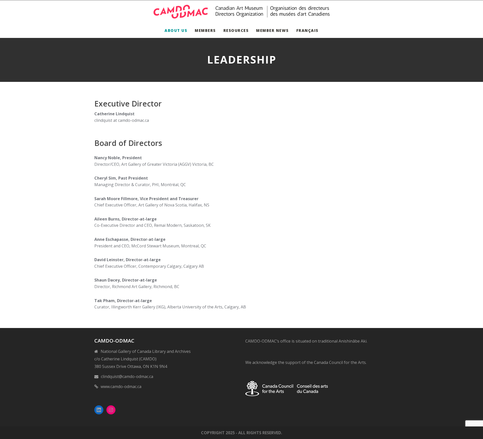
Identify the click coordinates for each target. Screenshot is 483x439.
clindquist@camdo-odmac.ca (127, 376)
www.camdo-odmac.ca (121, 386)
